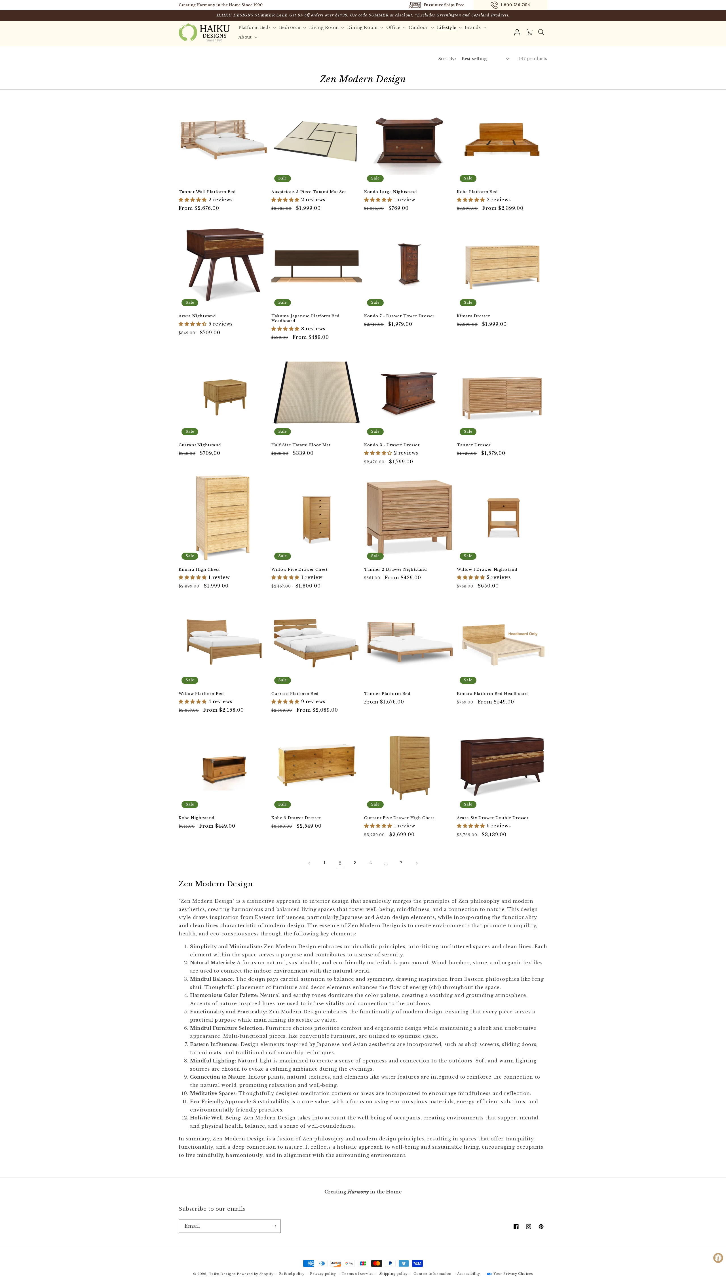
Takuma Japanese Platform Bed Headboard (305, 318)
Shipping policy (393, 1274)
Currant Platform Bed (295, 694)
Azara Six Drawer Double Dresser (493, 818)
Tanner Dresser (474, 445)
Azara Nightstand (197, 316)
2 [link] (340, 863)
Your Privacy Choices (513, 1274)
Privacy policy (323, 1274)
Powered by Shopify (255, 1274)
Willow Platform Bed (201, 694)
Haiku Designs (222, 1274)
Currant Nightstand (200, 445)
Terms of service (358, 1274)
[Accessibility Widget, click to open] (718, 1258)
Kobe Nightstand (197, 818)
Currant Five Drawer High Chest (399, 818)
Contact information (432, 1274)
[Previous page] (309, 863)
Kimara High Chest (199, 569)
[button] (541, 32)
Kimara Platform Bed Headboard (492, 694)
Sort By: (447, 58)
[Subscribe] (274, 1226)
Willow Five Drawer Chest (299, 569)
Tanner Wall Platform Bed (207, 192)
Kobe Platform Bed (477, 192)
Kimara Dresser (473, 316)
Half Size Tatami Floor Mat (301, 445)
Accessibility (468, 1274)
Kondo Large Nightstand (390, 192)
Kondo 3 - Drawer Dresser (392, 445)
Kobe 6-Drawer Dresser (296, 818)
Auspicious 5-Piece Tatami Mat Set (308, 192)
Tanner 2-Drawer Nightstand (395, 569)
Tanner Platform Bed (387, 694)
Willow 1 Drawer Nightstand (487, 569)
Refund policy (291, 1274)
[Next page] (416, 863)
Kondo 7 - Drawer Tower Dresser (399, 316)
